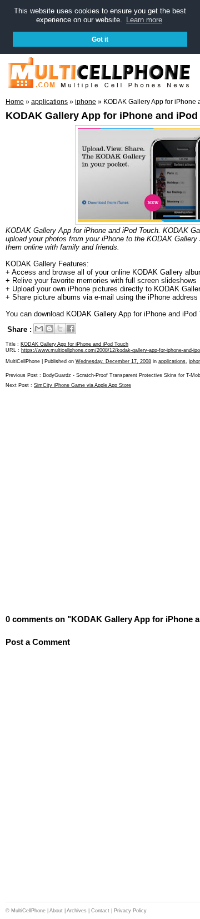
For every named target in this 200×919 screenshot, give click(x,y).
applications (172, 361)
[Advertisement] (100, 500)
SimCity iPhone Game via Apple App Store (82, 385)
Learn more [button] (144, 20)
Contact (100, 910)
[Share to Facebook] (70, 328)
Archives (77, 910)
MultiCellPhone (28, 910)
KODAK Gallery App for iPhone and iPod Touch (74, 344)
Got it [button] (100, 39)
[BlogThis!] (49, 328)
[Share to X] (60, 328)
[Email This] (38, 328)
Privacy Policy (130, 910)
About (56, 910)
